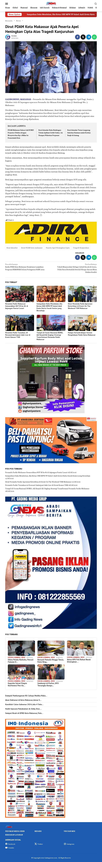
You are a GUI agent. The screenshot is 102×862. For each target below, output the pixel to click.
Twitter (40, 844)
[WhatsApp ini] (94, 37)
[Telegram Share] (88, 37)
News (23, 657)
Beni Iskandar (12, 248)
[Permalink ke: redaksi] (7, 37)
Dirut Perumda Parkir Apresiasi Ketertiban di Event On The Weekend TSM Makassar (80, 306)
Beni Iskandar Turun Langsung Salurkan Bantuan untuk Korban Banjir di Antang (79, 132)
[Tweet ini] (83, 37)
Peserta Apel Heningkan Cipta (58, 248)
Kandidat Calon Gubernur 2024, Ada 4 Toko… (24, 704)
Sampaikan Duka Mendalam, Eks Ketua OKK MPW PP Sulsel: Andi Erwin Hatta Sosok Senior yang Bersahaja (49, 307)
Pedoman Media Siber (15, 831)
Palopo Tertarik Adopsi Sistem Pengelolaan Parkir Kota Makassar (81, 334)
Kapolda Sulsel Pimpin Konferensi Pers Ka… (17, 684)
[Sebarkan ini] (77, 37)
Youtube (11, 848)
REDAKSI (38, 831)
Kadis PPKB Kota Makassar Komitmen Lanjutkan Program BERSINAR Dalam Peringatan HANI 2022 (24, 267)
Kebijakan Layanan (14, 835)
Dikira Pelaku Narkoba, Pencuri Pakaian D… (20, 661)
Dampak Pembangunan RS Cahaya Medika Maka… (26, 696)
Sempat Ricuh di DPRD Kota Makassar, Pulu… (24, 713)
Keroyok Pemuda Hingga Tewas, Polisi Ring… (50, 661)
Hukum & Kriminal (14, 657)
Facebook (11, 844)
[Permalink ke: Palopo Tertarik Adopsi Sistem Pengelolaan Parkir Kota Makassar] (82, 323)
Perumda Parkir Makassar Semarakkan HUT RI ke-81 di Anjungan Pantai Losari (16, 306)
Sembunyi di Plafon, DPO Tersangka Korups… (48, 684)
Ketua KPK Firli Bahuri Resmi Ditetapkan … (79, 660)
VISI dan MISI (69, 831)
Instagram (70, 844)
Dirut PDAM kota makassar (32, 248)
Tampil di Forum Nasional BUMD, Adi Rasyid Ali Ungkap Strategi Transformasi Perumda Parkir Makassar (50, 336)
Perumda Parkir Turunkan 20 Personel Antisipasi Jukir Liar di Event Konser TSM (17, 335)
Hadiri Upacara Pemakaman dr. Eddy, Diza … (23, 709)
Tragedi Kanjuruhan (81, 248)
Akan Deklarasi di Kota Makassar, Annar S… (23, 700)
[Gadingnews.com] (51, 3)
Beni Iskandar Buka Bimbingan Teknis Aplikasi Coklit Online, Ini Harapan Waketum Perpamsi (50, 132)
